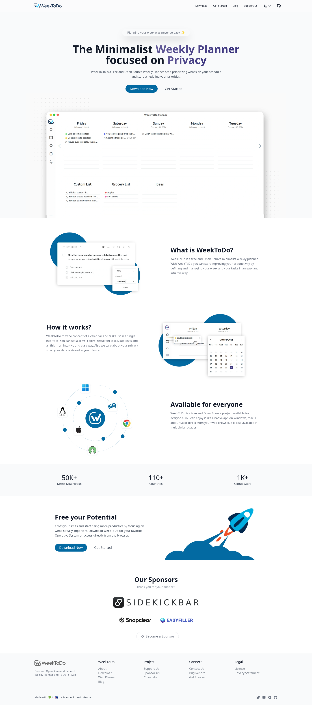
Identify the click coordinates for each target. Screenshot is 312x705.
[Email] (264, 697)
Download (201, 5)
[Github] (278, 5)
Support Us (250, 5)
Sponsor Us (152, 673)
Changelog (151, 677)
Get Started (220, 5)
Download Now (141, 88)
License (240, 669)
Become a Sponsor (160, 636)
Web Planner (107, 677)
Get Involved (197, 677)
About (102, 669)
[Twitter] (258, 697)
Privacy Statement (247, 673)
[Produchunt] (270, 697)
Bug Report (197, 673)
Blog (235, 5)
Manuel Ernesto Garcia (77, 697)
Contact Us (196, 669)
